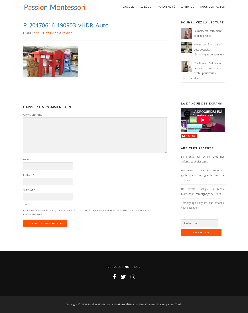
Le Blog (146, 6)
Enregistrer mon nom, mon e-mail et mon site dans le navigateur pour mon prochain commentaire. (86, 212)
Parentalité (166, 6)
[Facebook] (114, 276)
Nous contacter (212, 6)
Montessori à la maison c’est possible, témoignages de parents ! (209, 49)
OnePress (119, 304)
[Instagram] (133, 276)
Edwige (67, 33)
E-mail (28, 174)
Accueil (128, 6)
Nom (27, 159)
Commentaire (34, 114)
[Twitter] (123, 276)
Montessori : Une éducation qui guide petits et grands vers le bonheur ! (203, 175)
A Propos (187, 6)
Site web (29, 190)
